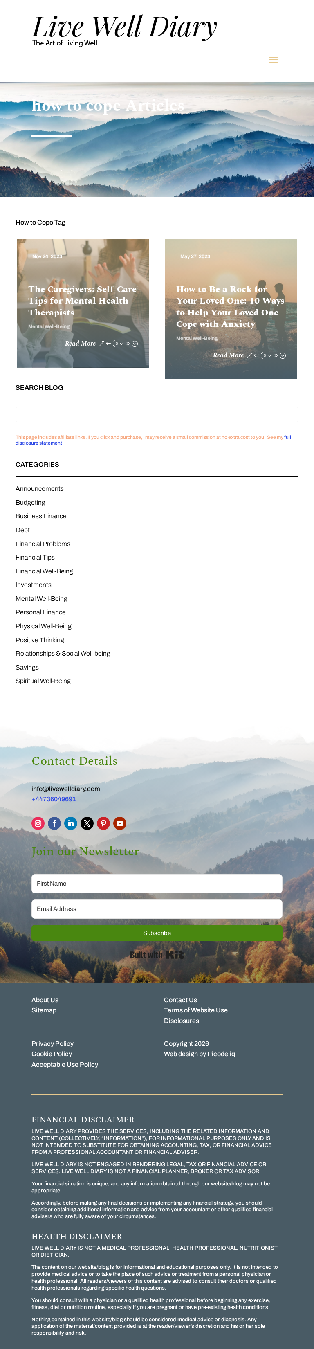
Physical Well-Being (44, 626)
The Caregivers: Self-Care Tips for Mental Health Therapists (82, 301)
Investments (34, 584)
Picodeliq (221, 1053)
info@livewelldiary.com (65, 788)
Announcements (40, 488)
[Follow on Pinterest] (103, 823)
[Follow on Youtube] (119, 823)
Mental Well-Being (49, 326)
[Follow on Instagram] (38, 823)
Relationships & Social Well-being (63, 653)
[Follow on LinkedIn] (70, 823)
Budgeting (30, 502)
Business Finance (41, 516)
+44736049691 (53, 799)
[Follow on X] (87, 823)
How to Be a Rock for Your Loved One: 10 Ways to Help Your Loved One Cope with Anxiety (230, 307)
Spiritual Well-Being (43, 680)
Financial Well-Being (44, 571)
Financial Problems (43, 543)
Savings (27, 667)
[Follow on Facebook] (54, 823)
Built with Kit (157, 954)
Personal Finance (41, 612)
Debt (23, 529)
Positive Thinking (40, 639)
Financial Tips (35, 557)
